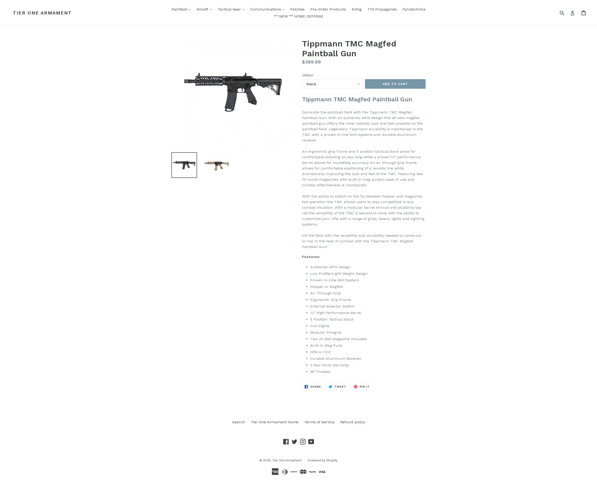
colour (308, 75)
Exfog (357, 9)
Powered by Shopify (322, 460)
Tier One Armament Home (274, 422)
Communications (268, 9)
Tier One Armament (42, 13)
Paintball (182, 9)
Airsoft (205, 9)
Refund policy (352, 422)
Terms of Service (319, 422)
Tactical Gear (232, 9)
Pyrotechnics (414, 9)
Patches (297, 9)
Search (238, 422)
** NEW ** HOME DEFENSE (298, 16)
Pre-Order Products (328, 9)
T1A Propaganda (382, 9)
